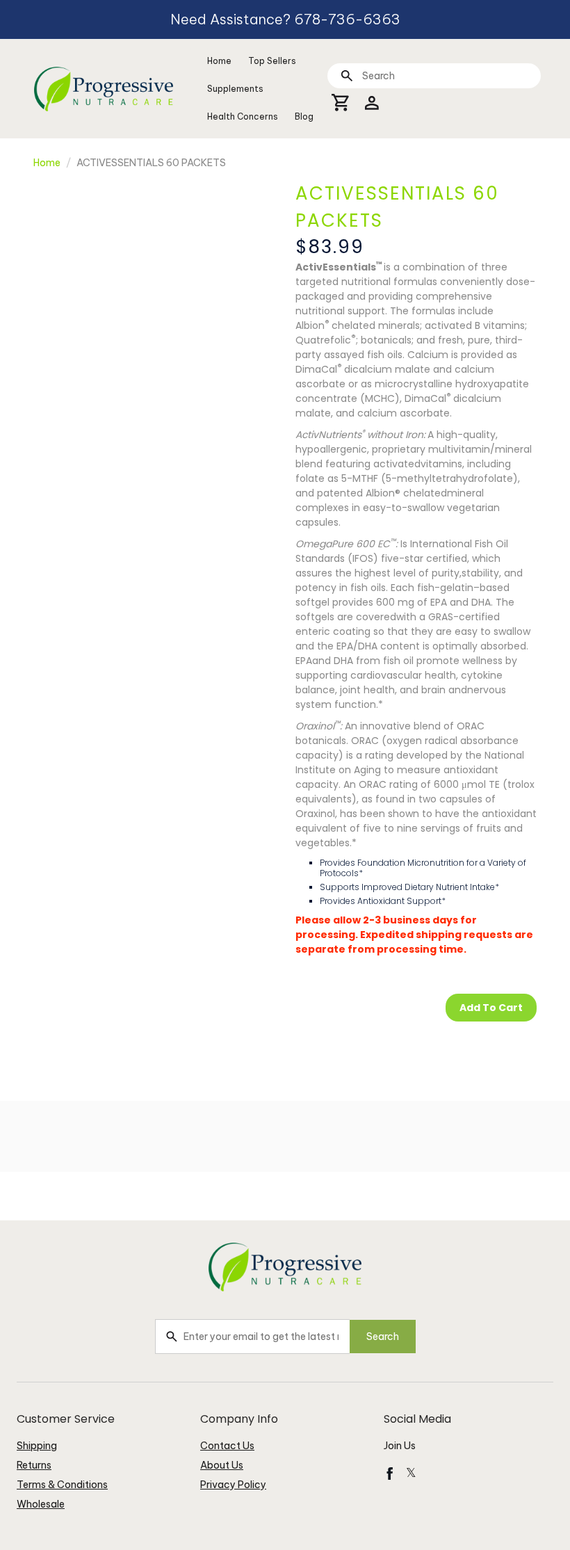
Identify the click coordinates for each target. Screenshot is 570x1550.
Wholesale (41, 1504)
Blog (304, 116)
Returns (34, 1465)
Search (382, 1336)
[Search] (347, 75)
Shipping (37, 1445)
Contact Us (227, 1445)
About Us (221, 1465)
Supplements (235, 88)
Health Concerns (242, 116)
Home (219, 61)
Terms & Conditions (62, 1484)
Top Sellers (272, 61)
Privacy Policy (233, 1484)
